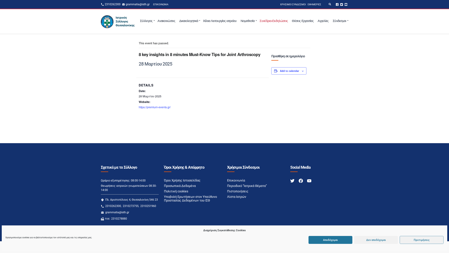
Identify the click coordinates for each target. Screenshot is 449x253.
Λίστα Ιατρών (236, 197)
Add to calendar (289, 71)
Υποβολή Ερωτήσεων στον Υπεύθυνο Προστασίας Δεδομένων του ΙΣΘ (190, 198)
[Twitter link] (292, 180)
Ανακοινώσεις (166, 21)
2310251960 (148, 206)
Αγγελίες (323, 21)
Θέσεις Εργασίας (303, 21)
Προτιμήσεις (422, 240)
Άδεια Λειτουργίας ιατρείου (220, 21)
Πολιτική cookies (176, 191)
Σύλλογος (146, 21)
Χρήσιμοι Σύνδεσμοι (293, 4)
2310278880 (119, 218)
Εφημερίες (314, 4)
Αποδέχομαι (330, 240)
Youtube (345, 4)
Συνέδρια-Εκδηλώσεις (274, 21)
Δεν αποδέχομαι (376, 240)
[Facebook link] (301, 180)
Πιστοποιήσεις (237, 191)
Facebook (337, 4)
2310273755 (131, 206)
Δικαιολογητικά (188, 21)
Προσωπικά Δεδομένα (180, 186)
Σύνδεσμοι (339, 21)
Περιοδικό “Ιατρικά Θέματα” (247, 186)
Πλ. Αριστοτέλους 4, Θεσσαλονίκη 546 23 (131, 199)
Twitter (341, 4)
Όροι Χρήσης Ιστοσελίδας (182, 180)
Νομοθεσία (248, 21)
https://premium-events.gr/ (155, 107)
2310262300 (112, 4)
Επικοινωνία (160, 4)
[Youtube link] (309, 180)
